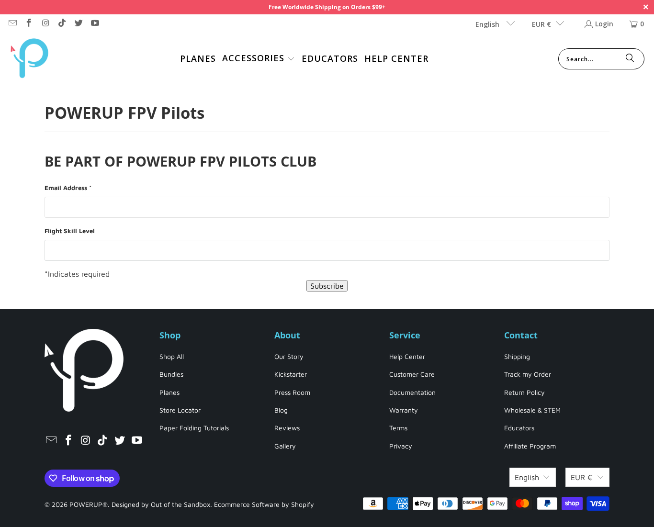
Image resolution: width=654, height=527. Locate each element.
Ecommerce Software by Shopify (264, 504)
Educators (519, 428)
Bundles (171, 374)
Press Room (292, 392)
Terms (398, 428)
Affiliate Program (530, 446)
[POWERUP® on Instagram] (45, 23)
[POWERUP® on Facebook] (29, 23)
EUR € (541, 24)
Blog (281, 410)
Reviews (287, 428)
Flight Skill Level (70, 231)
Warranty (403, 410)
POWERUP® (88, 504)
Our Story (289, 356)
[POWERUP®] (30, 59)
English (488, 24)
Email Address (68, 187)
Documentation (412, 392)
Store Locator (180, 410)
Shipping (517, 356)
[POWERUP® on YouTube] (95, 23)
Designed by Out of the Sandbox (161, 504)
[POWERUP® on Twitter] (78, 23)
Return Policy (524, 392)
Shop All (171, 356)
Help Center (407, 356)
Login (604, 23)
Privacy (400, 446)
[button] (258, 59)
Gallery (285, 446)
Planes (169, 392)
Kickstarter (290, 374)
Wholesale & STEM (532, 410)
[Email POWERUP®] (12, 23)
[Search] (630, 58)
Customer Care (412, 374)
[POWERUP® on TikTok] (62, 23)
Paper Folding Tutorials (194, 428)
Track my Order (527, 374)
